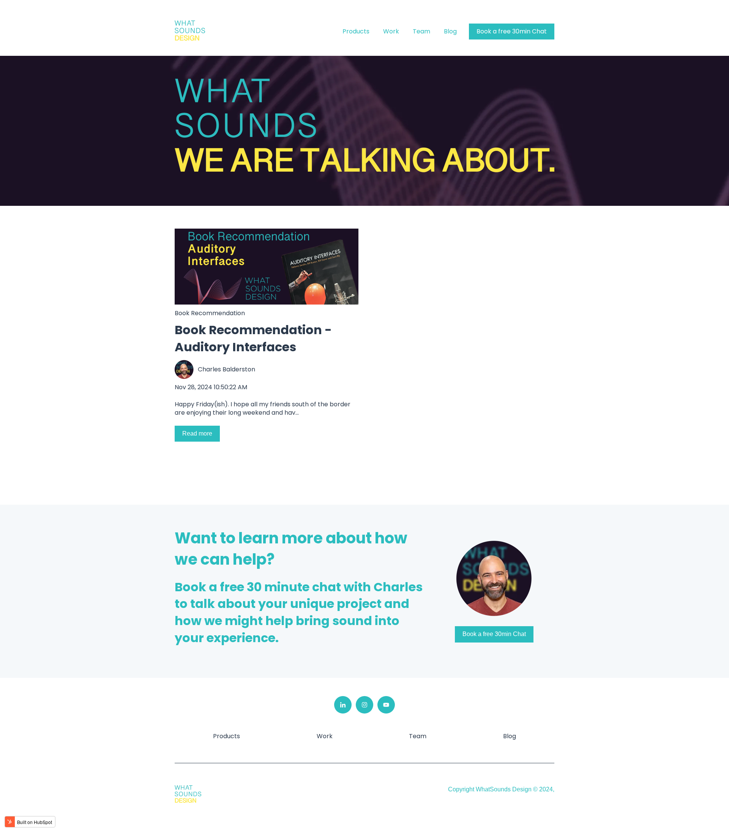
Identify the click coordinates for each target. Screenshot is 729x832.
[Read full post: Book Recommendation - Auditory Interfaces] (266, 267)
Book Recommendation (210, 313)
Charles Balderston (226, 369)
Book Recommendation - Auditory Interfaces (253, 338)
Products (355, 31)
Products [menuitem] (226, 736)
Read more (197, 433)
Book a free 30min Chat (512, 31)
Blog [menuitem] (509, 736)
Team (421, 31)
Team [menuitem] (417, 736)
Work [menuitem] (325, 736)
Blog (450, 31)
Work (391, 31)
